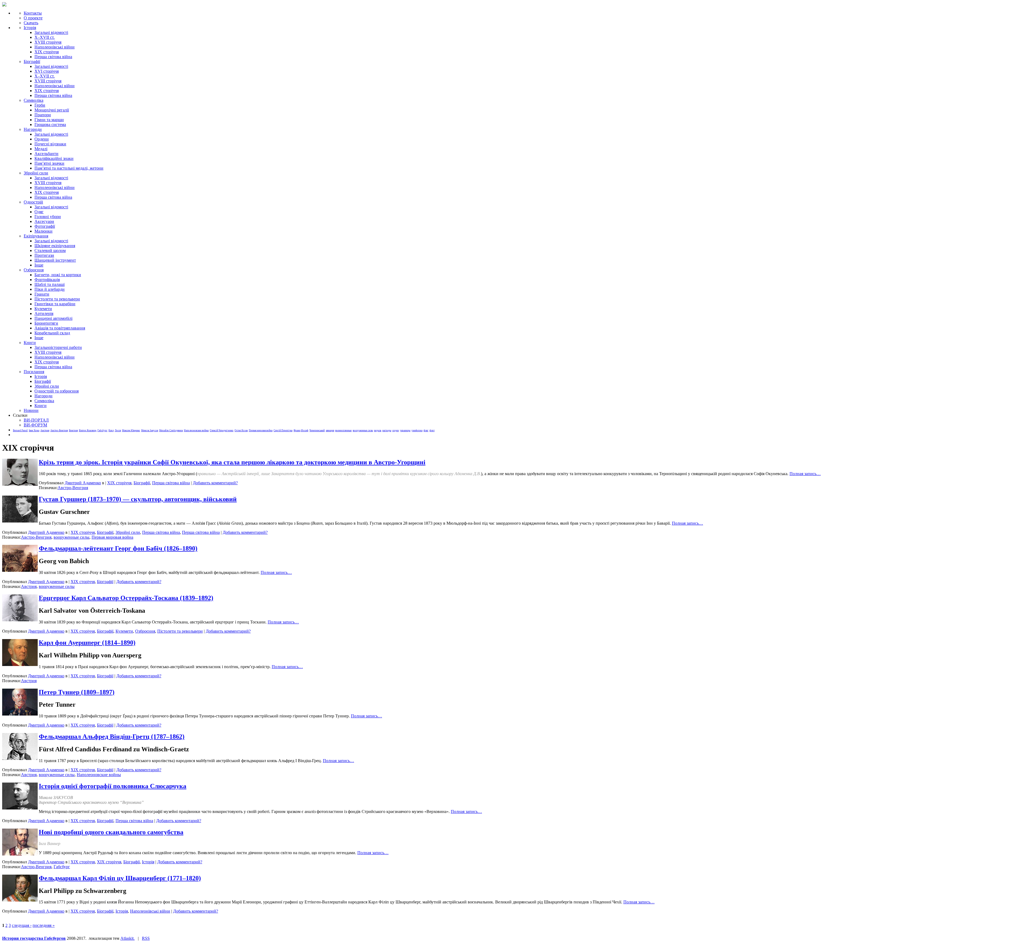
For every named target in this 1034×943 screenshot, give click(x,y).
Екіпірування (36, 236)
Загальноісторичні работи (58, 347)
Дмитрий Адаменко (83, 483)
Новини (31, 410)
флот (432, 430)
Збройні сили (36, 173)
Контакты (33, 13)
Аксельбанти (46, 153)
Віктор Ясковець (87, 430)
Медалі (40, 148)
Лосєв (118, 430)
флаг (426, 430)
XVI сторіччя (46, 71)
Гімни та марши (49, 119)
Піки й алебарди (49, 289)
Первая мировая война (261, 430)
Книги (30, 342)
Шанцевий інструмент (55, 260)
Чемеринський (317, 430)
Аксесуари (44, 221)
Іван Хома (34, 430)
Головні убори (47, 216)
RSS (146, 938)
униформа (416, 430)
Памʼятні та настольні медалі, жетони (68, 168)
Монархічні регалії (51, 110)
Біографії (32, 61)
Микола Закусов (149, 430)
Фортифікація (47, 279)
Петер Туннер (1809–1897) (76, 692)
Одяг (39, 211)
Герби (39, 105)
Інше (38, 265)
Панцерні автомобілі (53, 318)
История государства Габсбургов (34, 938)
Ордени (41, 139)
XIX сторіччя (46, 52)
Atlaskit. (127, 938)
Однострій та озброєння (56, 391)
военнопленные (343, 430)
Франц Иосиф (301, 430)
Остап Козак (241, 430)
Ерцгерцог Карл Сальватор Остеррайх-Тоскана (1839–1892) (126, 597)
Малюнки (43, 231)
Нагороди (33, 129)
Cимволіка (33, 100)
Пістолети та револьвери (57, 299)
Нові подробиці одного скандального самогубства (111, 832)
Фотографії (44, 226)
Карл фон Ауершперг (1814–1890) (87, 642)
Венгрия (73, 430)
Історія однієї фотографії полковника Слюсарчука (112, 786)
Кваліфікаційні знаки (54, 158)
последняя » (44, 925)
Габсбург (102, 430)
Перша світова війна (53, 56)
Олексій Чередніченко (221, 430)
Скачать (31, 22)
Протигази (44, 255)
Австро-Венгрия (59, 430)
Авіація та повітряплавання (59, 328)
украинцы (405, 430)
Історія (30, 27)
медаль (377, 430)
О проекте (33, 18)
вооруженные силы (363, 430)
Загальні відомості (51, 32)
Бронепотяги (46, 323)
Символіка (44, 400)
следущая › (22, 925)
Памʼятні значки (49, 163)
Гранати (41, 294)
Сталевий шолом (50, 250)
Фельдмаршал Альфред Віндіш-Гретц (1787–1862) (111, 736)
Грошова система (50, 124)
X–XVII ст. (44, 37)
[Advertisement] (100, 916)
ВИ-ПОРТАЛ (36, 420)
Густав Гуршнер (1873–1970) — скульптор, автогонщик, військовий (138, 499)
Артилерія (43, 313)
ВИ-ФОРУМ (35, 425)
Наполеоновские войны (196, 430)
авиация (330, 430)
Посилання (34, 371)
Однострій (33, 202)
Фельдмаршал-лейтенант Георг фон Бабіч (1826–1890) (118, 548)
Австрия (44, 430)
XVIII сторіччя (47, 42)
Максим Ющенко (131, 430)
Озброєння (34, 270)
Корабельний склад (52, 333)
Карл (111, 430)
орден (395, 430)
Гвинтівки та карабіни (54, 304)
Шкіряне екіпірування (54, 245)
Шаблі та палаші (49, 284)
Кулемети (43, 308)
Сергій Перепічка (283, 430)
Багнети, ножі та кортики (57, 274)
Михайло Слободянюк (171, 430)
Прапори (42, 115)
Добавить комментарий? (215, 483)
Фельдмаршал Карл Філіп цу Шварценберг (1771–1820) (120, 878)
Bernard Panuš (20, 430)
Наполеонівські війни (54, 47)
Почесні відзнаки (50, 144)
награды (386, 430)
